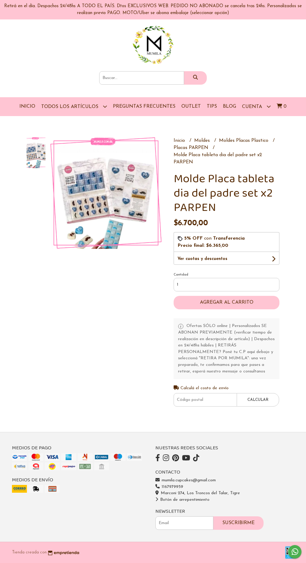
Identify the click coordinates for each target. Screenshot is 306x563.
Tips (212, 106)
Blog (229, 106)
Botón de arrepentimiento (184, 499)
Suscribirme (238, 523)
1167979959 (171, 487)
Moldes (202, 140)
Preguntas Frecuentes (144, 106)
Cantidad (181, 274)
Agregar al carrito (226, 302)
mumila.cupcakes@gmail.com (188, 480)
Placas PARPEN (192, 147)
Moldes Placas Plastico (244, 140)
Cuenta (253, 106)
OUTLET (191, 106)
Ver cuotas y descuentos (202, 259)
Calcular (257, 400)
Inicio (27, 106)
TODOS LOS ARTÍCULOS (70, 106)
